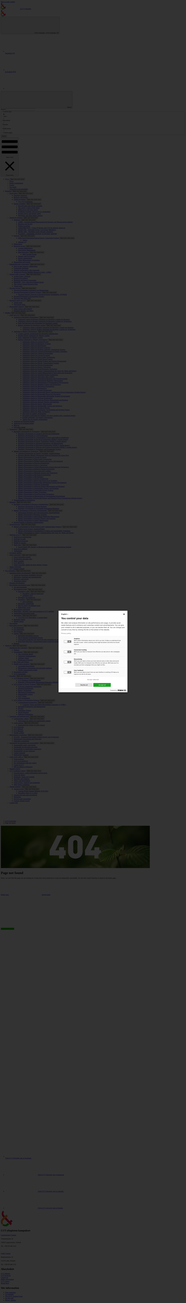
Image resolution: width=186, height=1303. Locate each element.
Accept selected (93, 679)
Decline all (84, 685)
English (64, 614)
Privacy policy (66, 633)
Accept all (102, 685)
